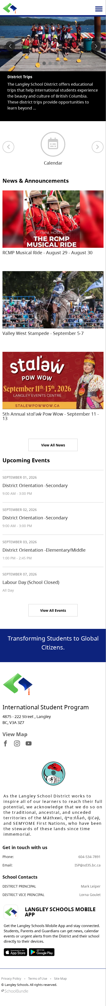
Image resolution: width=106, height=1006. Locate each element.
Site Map (60, 978)
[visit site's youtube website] (29, 743)
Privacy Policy (11, 978)
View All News (53, 445)
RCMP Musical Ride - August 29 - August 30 (47, 252)
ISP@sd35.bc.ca (88, 865)
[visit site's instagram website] (17, 743)
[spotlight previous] (10, 46)
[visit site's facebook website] (5, 743)
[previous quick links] (8, 147)
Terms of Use (37, 978)
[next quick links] (98, 147)
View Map (14, 734)
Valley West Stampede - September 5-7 (43, 333)
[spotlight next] (96, 46)
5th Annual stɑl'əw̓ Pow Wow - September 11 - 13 (50, 416)
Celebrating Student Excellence (37, 76)
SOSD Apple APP (15, 952)
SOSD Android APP (41, 952)
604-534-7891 (89, 856)
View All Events (53, 610)
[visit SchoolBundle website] (51, 991)
